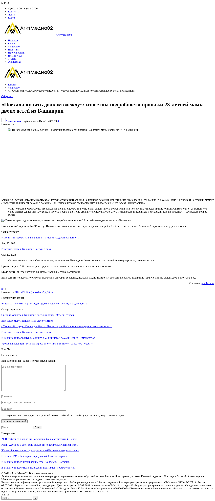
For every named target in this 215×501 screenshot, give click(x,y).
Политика (13, 49)
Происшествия (16, 52)
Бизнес (12, 43)
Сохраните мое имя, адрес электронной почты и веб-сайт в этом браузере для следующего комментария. (65, 415)
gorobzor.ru (207, 283)
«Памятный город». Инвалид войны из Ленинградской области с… (40, 237)
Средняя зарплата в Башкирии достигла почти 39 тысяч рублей (37, 315)
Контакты (13, 11)
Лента (11, 14)
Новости (13, 40)
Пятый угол (15, 55)
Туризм (12, 58)
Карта (11, 17)
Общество (14, 46)
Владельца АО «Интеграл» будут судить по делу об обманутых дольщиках (44, 303)
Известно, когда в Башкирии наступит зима (26, 249)
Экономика (14, 61)
